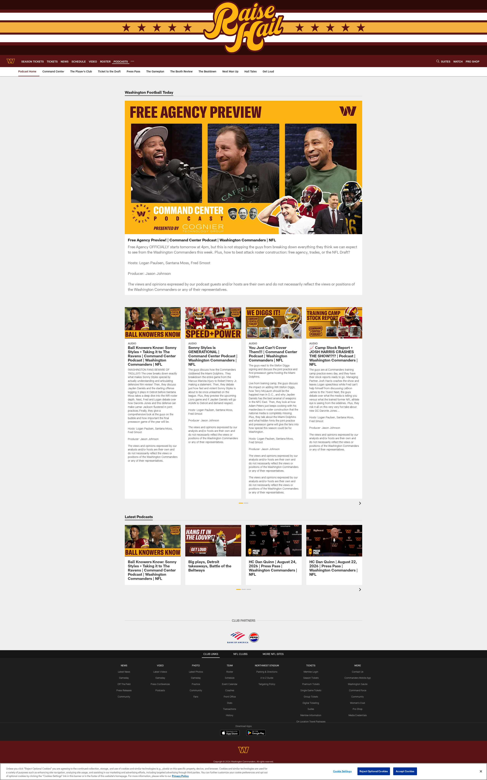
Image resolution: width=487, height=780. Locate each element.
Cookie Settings (342, 771)
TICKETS (310, 665)
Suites (311, 709)
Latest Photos (196, 671)
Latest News (124, 671)
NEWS (124, 665)
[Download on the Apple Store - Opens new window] (229, 733)
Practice (196, 684)
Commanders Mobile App (358, 677)
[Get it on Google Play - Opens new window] (256, 734)
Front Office (230, 696)
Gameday (124, 677)
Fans (195, 696)
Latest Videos (160, 671)
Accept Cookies (405, 771)
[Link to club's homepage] (10, 61)
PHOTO (196, 665)
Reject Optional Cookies (374, 771)
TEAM (230, 665)
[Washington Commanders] (243, 750)
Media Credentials (358, 715)
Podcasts (160, 690)
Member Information (310, 715)
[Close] (481, 771)
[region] (243, 771)
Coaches (229, 690)
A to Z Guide (266, 677)
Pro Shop (357, 709)
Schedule (229, 677)
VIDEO (160, 665)
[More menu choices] (132, 61)
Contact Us (357, 671)
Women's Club (357, 703)
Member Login (311, 671)
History (229, 715)
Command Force (357, 690)
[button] (231, 167)
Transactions (229, 709)
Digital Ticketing (311, 703)
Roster (229, 671)
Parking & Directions (266, 671)
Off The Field (124, 684)
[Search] (437, 61)
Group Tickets (311, 696)
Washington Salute (357, 684)
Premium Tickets (311, 684)
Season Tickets (311, 677)
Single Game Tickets (310, 690)
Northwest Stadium (267, 665)
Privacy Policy (180, 776)
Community (124, 696)
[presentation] (360, 504)
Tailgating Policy (267, 684)
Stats (229, 703)
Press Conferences (160, 684)
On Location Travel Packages (310, 721)
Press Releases (124, 690)
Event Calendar (229, 684)
